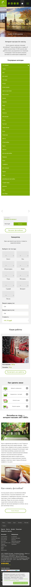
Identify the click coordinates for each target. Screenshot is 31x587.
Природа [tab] (4, 157)
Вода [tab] (3, 131)
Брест (14, 522)
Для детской (4, 539)
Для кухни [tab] (5, 76)
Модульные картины (6, 531)
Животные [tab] (5, 135)
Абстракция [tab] (5, 116)
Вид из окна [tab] (5, 94)
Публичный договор (15, 541)
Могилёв (26, 522)
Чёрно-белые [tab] (5, 127)
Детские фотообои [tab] (7, 153)
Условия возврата (15, 542)
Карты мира (3, 545)
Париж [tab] (4, 171)
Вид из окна (4, 550)
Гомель (4, 525)
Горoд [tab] (3, 69)
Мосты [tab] (4, 138)
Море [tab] (3, 105)
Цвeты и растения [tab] (7, 91)
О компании (14, 536)
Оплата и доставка (15, 538)
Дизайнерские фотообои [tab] (8, 179)
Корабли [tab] (4, 102)
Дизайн (13, 529)
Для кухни (3, 541)
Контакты (13, 539)
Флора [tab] (4, 83)
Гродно (9, 522)
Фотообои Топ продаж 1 (10, 219)
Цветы (2, 547)
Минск (3, 522)
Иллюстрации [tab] (5, 87)
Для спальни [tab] (5, 168)
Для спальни (4, 538)
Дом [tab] (3, 72)
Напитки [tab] (4, 113)
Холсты (8, 529)
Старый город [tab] (5, 182)
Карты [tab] (3, 146)
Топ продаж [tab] (5, 65)
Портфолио (13, 544)
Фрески (3, 529)
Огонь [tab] (3, 120)
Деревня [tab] (4, 186)
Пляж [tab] (3, 160)
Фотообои (3, 534)
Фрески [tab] (4, 149)
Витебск (20, 522)
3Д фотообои (4, 536)
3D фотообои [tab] (5, 142)
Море (2, 548)
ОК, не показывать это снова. (20, 583)
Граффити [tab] (5, 164)
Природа (3, 544)
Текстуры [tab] (4, 80)
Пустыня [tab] (4, 124)
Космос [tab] (4, 98)
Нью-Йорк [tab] (5, 193)
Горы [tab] (3, 190)
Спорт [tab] (3, 175)
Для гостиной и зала (5, 542)
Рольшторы (19, 529)
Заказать (20, 224)
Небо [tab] (3, 109)
